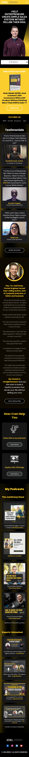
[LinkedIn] (17, 745)
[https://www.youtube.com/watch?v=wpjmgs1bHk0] (14, 644)
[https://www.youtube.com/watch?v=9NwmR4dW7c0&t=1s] (14, 712)
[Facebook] (7, 745)
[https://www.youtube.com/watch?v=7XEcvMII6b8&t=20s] (14, 666)
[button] (27, 2)
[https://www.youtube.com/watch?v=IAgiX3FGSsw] (14, 689)
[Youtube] (21, 745)
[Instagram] (12, 745)
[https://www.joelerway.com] (9, 62)
